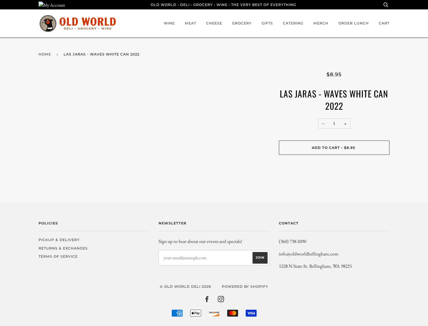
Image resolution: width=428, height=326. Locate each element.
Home (45, 54)
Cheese (214, 23)
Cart (384, 23)
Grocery (242, 23)
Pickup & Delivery (59, 240)
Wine (169, 23)
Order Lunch (353, 23)
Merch (320, 23)
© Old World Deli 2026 (185, 286)
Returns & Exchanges (63, 248)
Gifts (267, 23)
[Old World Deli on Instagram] (221, 300)
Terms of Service (58, 256)
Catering (293, 23)
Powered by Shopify (245, 286)
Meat (190, 23)
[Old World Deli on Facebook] (207, 300)
